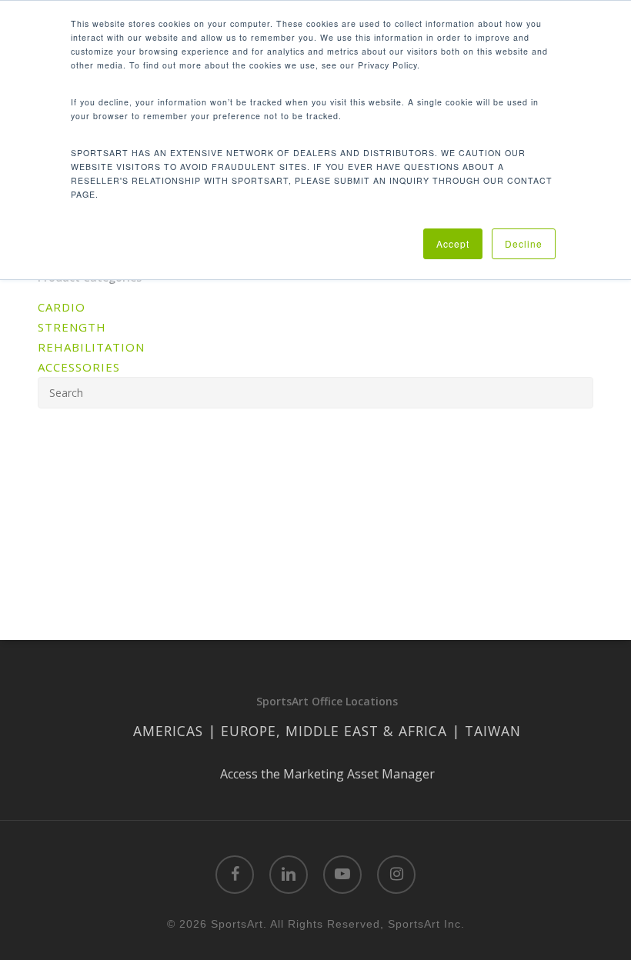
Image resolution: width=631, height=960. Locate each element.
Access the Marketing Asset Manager (327, 773)
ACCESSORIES (79, 367)
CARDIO (61, 307)
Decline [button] (524, 243)
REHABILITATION (91, 347)
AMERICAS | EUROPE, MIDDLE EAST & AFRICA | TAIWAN (327, 731)
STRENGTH (72, 327)
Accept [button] (452, 243)
